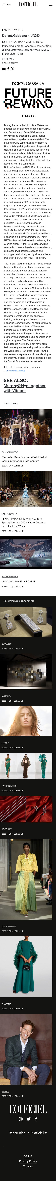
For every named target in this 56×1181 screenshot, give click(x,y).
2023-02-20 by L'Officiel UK (12, 586)
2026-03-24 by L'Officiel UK (12, 466)
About (28, 1155)
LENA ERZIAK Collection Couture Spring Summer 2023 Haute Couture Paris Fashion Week (23, 522)
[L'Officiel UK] (28, 4)
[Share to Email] (4, 69)
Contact (28, 1166)
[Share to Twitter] (12, 69)
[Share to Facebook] (8, 69)
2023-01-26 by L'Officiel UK (12, 531)
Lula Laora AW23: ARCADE (18, 581)
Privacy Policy (28, 1161)
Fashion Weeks (12, 30)
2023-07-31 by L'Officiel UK (12, 648)
